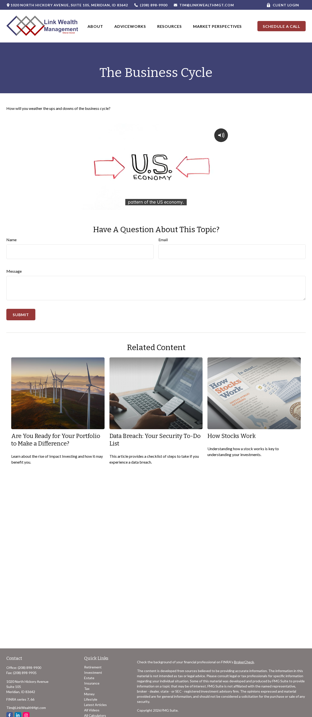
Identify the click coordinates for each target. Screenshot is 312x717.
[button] (95, 26)
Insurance (91, 683)
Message (14, 271)
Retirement (93, 667)
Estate (89, 678)
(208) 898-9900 (153, 5)
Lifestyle (90, 699)
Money (89, 694)
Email (163, 239)
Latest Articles (95, 705)
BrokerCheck (244, 662)
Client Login (286, 5)
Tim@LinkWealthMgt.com (206, 5)
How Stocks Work (231, 436)
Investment (93, 672)
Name (11, 239)
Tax (86, 688)
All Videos (91, 710)
